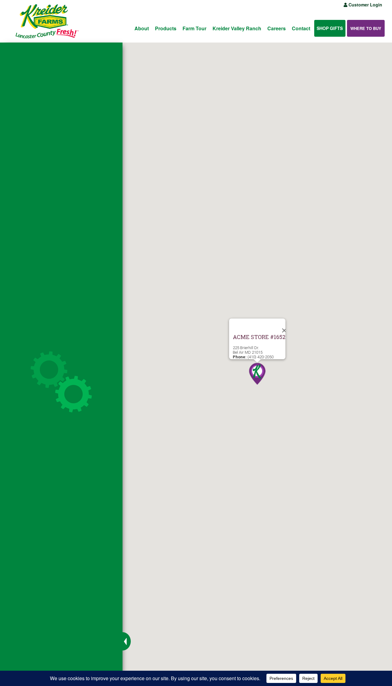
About (141, 28)
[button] (257, 374)
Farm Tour (194, 28)
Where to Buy (365, 28)
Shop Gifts (330, 28)
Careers (276, 28)
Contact (301, 28)
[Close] (278, 326)
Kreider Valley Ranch (237, 28)
